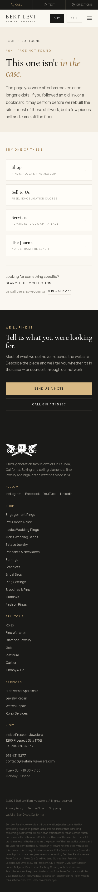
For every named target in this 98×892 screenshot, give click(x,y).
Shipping (55, 808)
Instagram (13, 494)
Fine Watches (16, 633)
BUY (57, 18)
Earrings (12, 559)
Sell (74, 18)
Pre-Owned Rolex (19, 522)
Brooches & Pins (18, 589)
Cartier (11, 662)
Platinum (12, 655)
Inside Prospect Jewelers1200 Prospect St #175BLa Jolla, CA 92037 (24, 741)
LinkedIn (66, 494)
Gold (9, 648)
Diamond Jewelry (18, 640)
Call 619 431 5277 (49, 404)
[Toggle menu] (88, 18)
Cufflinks (12, 597)
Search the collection (29, 283)
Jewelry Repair (16, 698)
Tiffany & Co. (15, 670)
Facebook (32, 494)
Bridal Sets (14, 574)
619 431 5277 (59, 291)
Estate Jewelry (17, 544)
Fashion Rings (16, 604)
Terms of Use (36, 808)
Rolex (10, 625)
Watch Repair (16, 706)
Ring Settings (16, 582)
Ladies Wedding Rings (22, 530)
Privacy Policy (14, 808)
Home (10, 41)
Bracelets (13, 567)
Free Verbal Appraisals (22, 691)
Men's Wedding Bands (22, 537)
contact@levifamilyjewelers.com (30, 761)
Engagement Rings (20, 514)
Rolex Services (17, 713)
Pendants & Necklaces (22, 552)
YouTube (50, 494)
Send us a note (49, 388)
